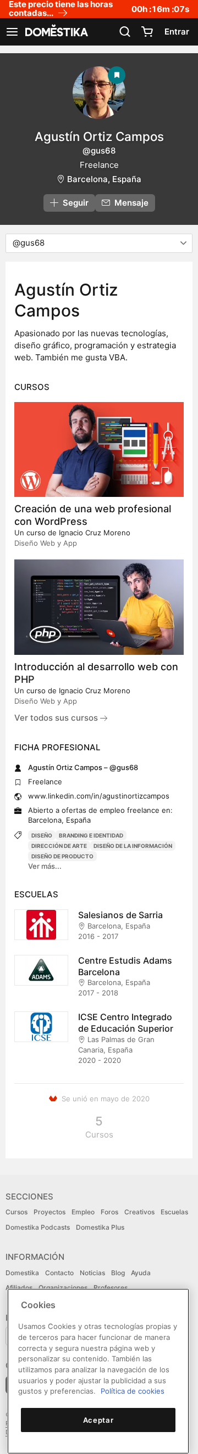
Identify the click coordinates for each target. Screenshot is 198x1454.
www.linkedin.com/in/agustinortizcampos (98, 795)
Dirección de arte (59, 845)
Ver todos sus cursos (57, 717)
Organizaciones (62, 1287)
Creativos (139, 1212)
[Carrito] (147, 32)
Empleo (83, 1212)
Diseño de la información (133, 845)
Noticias (92, 1273)
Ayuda (141, 1273)
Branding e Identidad (91, 835)
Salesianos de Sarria (120, 914)
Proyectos (49, 1212)
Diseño (41, 835)
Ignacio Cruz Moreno (94, 532)
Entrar (176, 31)
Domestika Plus (100, 1227)
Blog (118, 1273)
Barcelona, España (104, 179)
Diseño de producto (62, 856)
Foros (109, 1212)
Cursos (17, 1212)
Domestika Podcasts (38, 1227)
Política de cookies (132, 1391)
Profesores (111, 1287)
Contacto (59, 1273)
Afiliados (19, 1287)
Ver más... (45, 866)
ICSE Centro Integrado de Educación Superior (125, 1022)
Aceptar (98, 1420)
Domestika (22, 1273)
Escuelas (174, 1212)
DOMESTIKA (55, 32)
